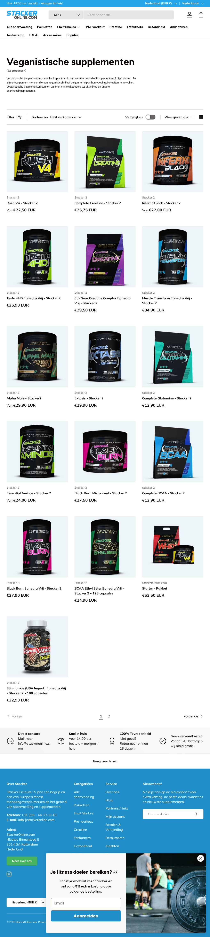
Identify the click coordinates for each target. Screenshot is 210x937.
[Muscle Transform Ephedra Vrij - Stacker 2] (172, 256)
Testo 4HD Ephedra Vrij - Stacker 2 (34, 298)
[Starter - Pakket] (172, 546)
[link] (52, 716)
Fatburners (135, 27)
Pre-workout (95, 27)
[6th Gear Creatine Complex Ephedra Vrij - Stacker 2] (105, 256)
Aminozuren (179, 27)
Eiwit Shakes (83, 813)
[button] (200, 14)
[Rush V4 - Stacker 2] (37, 161)
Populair (72, 35)
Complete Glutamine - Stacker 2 (167, 398)
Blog (109, 800)
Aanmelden (86, 916)
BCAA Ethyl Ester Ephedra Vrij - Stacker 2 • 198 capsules (99, 590)
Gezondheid (156, 27)
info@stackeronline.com (36, 820)
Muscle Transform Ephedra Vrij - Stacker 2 (167, 300)
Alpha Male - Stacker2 (24, 398)
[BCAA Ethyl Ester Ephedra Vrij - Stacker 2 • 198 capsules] (105, 546)
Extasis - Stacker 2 (89, 398)
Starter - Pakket (154, 588)
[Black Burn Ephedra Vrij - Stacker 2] (37, 546)
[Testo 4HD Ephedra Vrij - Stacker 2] (37, 256)
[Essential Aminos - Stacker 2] (37, 451)
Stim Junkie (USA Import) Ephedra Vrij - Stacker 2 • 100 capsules (36, 690)
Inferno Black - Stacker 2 (161, 203)
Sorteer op (40, 117)
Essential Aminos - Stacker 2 (29, 493)
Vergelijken (134, 117)
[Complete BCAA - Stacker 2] (172, 451)
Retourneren (115, 838)
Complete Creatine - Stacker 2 (97, 203)
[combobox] (111, 14)
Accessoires (52, 35)
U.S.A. (33, 35)
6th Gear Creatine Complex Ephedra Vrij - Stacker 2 (102, 300)
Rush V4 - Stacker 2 (22, 203)
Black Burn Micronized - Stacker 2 (100, 493)
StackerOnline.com (26, 921)
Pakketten (44, 27)
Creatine (116, 27)
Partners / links (117, 808)
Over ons (112, 792)
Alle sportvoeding (19, 27)
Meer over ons (22, 861)
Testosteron (15, 35)
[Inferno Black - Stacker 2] (172, 161)
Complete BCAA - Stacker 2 (163, 493)
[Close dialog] (200, 858)
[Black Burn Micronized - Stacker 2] (105, 451)
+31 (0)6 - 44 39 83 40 (39, 815)
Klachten (112, 846)
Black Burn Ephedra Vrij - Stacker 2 (34, 588)
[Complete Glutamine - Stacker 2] (172, 356)
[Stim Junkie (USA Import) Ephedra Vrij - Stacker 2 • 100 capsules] (37, 647)
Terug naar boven (105, 761)
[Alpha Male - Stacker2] (37, 356)
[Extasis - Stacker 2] (105, 356)
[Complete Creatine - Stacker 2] (105, 161)
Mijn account (115, 816)
